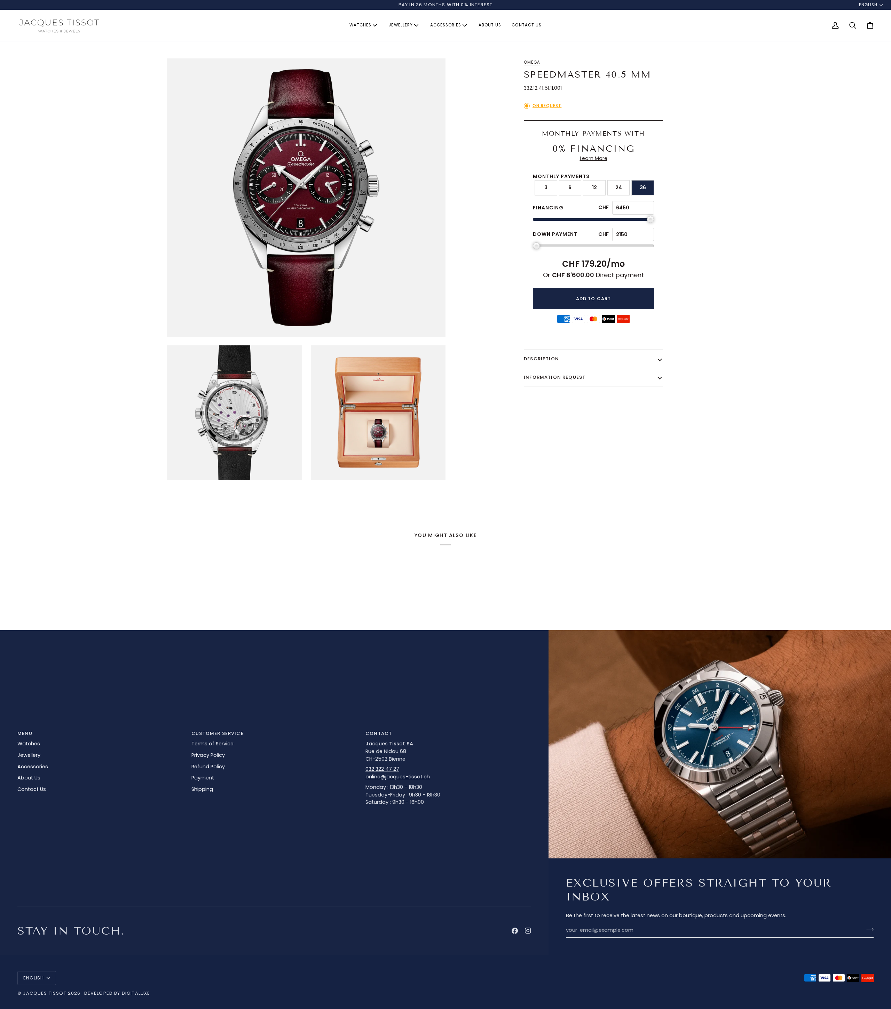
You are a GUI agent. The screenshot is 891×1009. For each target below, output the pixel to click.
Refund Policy (208, 766)
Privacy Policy (208, 755)
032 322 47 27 (382, 769)
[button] (364, 25)
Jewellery (28, 755)
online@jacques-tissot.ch (397, 776)
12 (594, 187)
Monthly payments (561, 176)
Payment (202, 777)
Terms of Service (212, 743)
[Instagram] (528, 931)
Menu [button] (24, 733)
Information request (554, 377)
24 (618, 187)
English (868, 5)
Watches (28, 743)
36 (643, 187)
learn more (593, 158)
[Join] (868, 929)
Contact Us (31, 789)
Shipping (202, 789)
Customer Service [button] (217, 733)
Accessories (32, 766)
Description (541, 358)
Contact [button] (378, 733)
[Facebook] (515, 931)
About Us (28, 777)
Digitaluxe (136, 993)
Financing (548, 207)
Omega (532, 62)
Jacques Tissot (44, 993)
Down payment (555, 234)
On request (547, 106)
